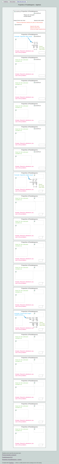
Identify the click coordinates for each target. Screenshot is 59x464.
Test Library (12, 1)
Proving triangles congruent (9, 455)
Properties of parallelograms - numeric (12, 459)
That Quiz (11, 462)
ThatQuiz (5, 1)
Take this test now (21, 1)
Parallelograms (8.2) (7, 457)
